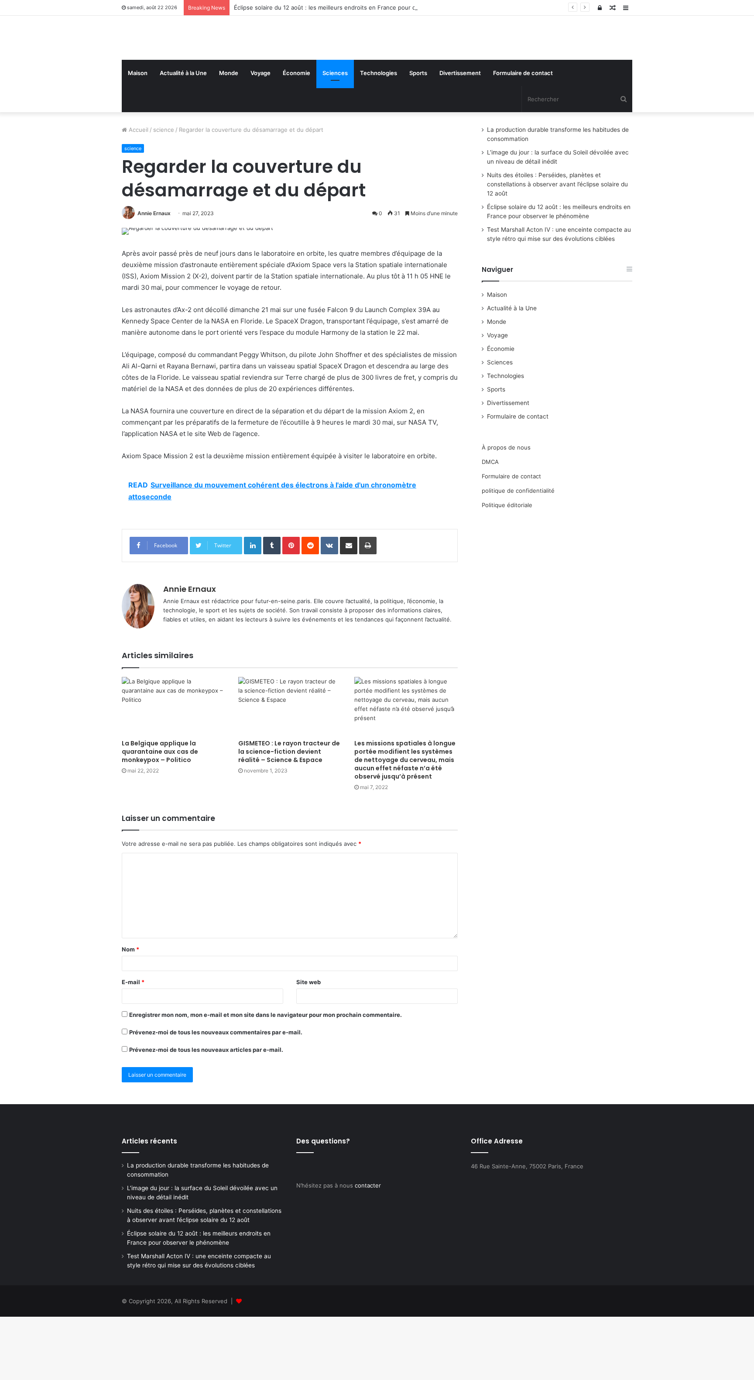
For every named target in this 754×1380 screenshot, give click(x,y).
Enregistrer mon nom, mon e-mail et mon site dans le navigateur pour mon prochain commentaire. (265, 1077)
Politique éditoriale (507, 568)
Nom (130, 1012)
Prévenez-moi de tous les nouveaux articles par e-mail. (206, 1112)
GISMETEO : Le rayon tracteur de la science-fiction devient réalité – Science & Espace (289, 814)
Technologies (378, 136)
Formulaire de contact (523, 136)
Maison (137, 136)
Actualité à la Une (183, 136)
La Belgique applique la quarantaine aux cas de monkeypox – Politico (160, 814)
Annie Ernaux (154, 276)
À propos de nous (506, 510)
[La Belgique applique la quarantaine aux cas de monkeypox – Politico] (173, 769)
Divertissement (460, 136)
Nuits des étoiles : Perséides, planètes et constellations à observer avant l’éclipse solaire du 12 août (557, 247)
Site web (308, 1045)
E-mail (133, 1045)
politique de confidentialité (518, 553)
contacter (368, 1248)
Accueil (137, 192)
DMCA (490, 525)
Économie (296, 136)
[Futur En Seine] (202, 69)
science (163, 192)
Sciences (335, 136)
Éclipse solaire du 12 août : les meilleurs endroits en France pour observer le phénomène (356, 7)
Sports (418, 136)
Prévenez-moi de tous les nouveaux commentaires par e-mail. (215, 1095)
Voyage (260, 136)
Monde (228, 136)
